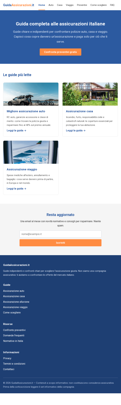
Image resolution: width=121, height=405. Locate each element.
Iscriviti (60, 242)
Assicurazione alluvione (16, 301)
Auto (51, 5)
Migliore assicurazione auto (26, 111)
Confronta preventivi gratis (60, 52)
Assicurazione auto (13, 290)
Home (41, 5)
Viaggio (70, 5)
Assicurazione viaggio (22, 169)
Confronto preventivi (14, 330)
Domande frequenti (13, 335)
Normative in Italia (13, 340)
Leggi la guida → (16, 130)
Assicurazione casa (79, 111)
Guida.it (18, 5)
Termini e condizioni (14, 363)
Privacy (7, 358)
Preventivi (82, 5)
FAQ (112, 5)
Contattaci (8, 369)
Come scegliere (98, 5)
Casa (59, 5)
